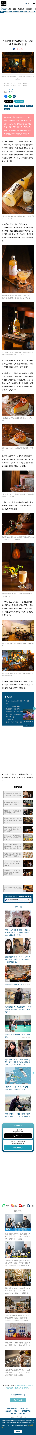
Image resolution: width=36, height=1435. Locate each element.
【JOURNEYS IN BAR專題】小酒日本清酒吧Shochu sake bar (12, 863)
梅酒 (11, 106)
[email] (25, 1417)
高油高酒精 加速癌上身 (13, 984)
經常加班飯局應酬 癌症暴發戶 (12, 888)
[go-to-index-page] (14, 49)
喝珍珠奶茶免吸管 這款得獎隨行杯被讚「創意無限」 (12, 855)
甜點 (6, 106)
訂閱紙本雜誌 (3, 3)
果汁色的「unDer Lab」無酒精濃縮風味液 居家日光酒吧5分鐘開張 (12, 872)
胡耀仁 (11, 92)
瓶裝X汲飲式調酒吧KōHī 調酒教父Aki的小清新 (12, 803)
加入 (7, 1206)
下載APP (16, 1411)
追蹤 (15, 1206)
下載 (32, 1206)
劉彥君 (7, 109)
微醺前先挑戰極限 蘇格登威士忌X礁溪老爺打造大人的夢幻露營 (13, 820)
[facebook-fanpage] (17, 1417)
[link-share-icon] (14, 96)
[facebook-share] (5, 96)
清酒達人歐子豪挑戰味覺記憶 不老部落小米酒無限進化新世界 (12, 837)
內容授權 (8, 1411)
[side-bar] (34, 3)
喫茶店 (23, 106)
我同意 (18, 1432)
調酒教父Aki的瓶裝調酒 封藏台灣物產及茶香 (13, 812)
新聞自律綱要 (26, 1411)
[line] (12, 1417)
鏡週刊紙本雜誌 (21, 1385)
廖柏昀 (11, 90)
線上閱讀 (18, 1399)
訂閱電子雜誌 (24, 1408)
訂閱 (23, 1206)
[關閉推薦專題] (34, 708)
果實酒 (16, 106)
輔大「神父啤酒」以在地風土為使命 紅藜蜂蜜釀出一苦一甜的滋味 (12, 829)
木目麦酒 (29, 106)
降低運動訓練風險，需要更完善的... (18, 1035)
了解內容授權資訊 (21, 1388)
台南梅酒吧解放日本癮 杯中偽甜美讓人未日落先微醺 (12, 794)
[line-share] (10, 96)
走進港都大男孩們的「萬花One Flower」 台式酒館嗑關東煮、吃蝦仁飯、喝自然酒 (12, 846)
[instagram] (21, 1417)
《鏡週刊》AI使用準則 (18, 1413)
